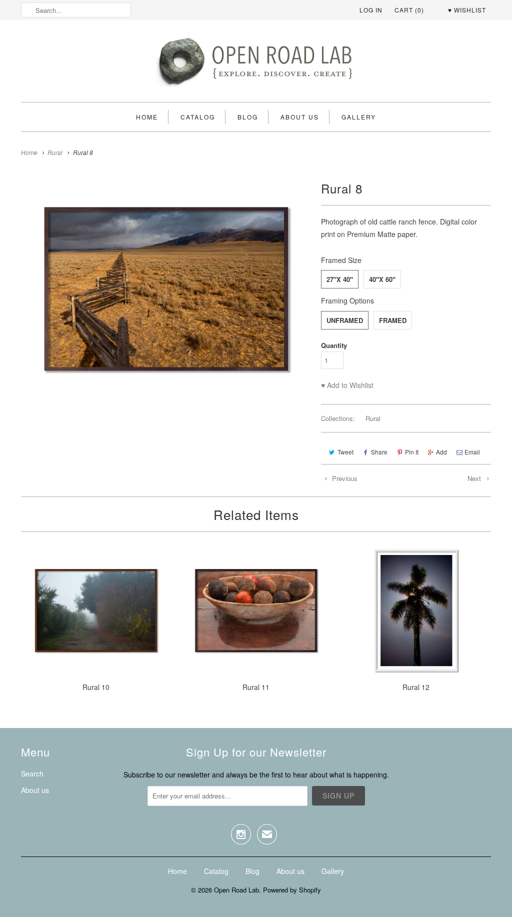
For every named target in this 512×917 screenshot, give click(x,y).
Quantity (334, 345)
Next (475, 478)
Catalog (197, 116)
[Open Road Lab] (256, 63)
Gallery (359, 116)
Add (441, 452)
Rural (373, 418)
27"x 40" (339, 279)
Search (32, 773)
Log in (371, 10)
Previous (344, 478)
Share (379, 452)
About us (299, 116)
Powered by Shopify (292, 889)
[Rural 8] (166, 301)
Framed (392, 320)
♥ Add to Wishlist (347, 385)
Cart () (409, 10)
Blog (248, 116)
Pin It (411, 452)
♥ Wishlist (467, 10)
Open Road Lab (236, 889)
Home (147, 116)
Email (472, 452)
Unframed (344, 320)
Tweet (346, 452)
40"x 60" (382, 279)
